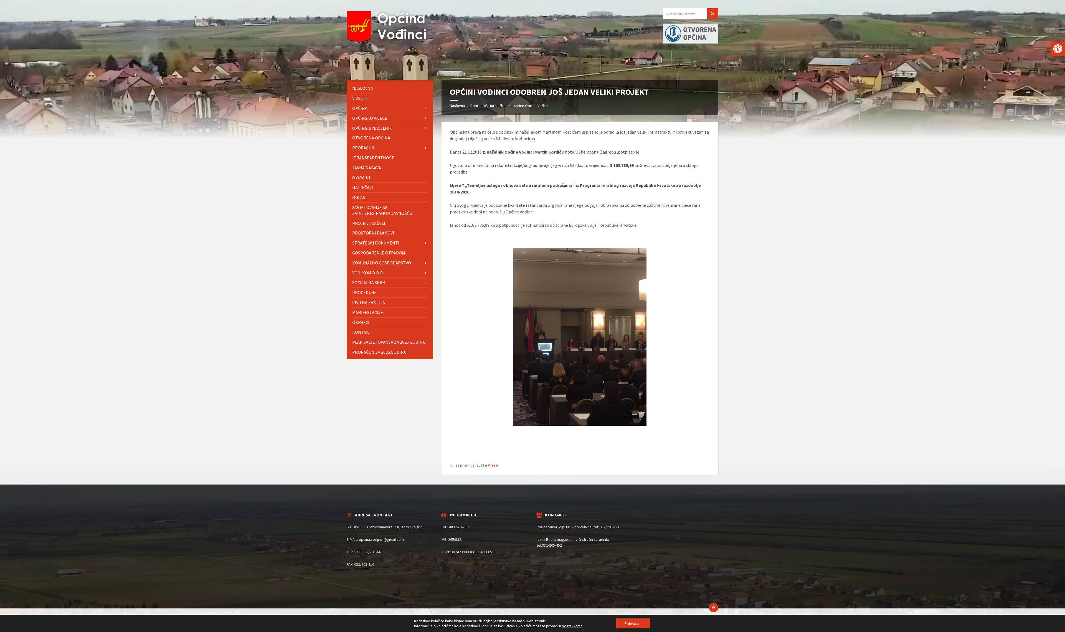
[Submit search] (712, 13)
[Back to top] (713, 607)
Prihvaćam (633, 623)
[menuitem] (390, 88)
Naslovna (457, 105)
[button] (1058, 49)
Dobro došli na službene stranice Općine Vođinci (509, 105)
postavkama (572, 625)
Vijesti (493, 465)
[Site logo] (388, 41)
